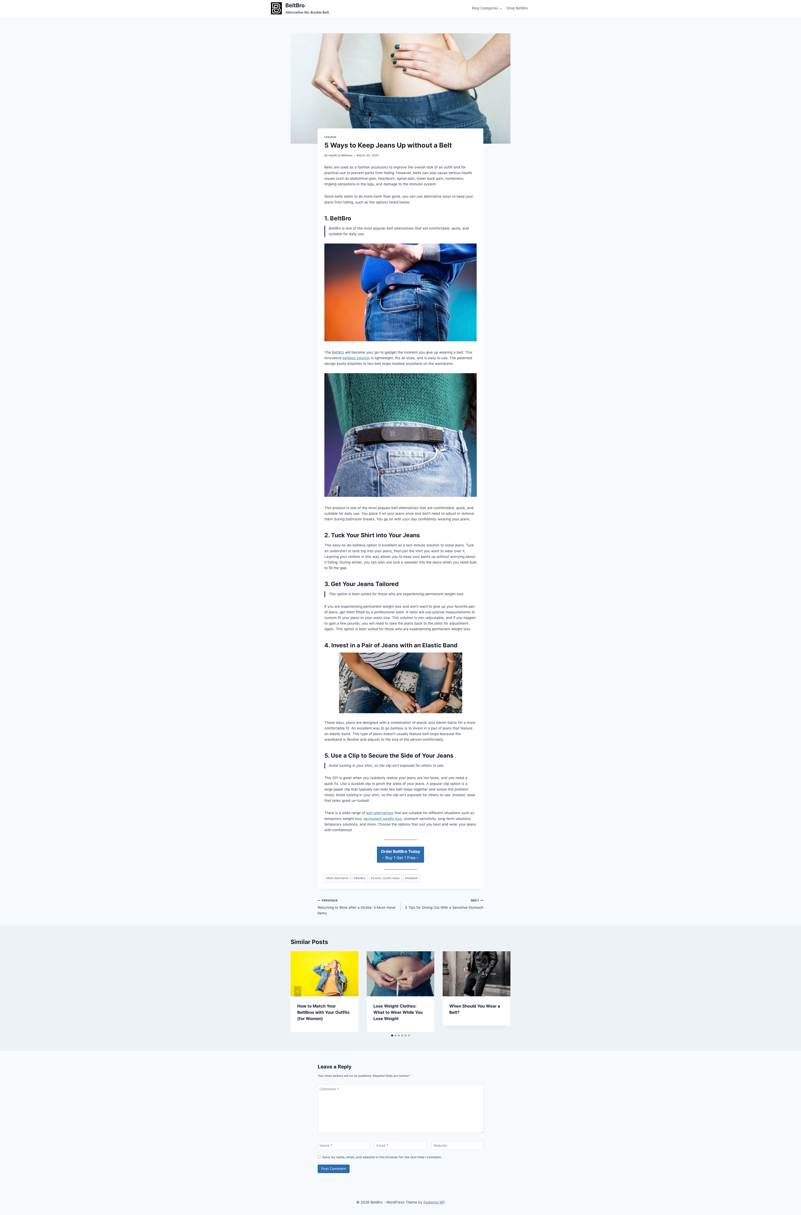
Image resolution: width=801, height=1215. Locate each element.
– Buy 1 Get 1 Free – (400, 854)
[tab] (392, 1035)
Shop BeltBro (517, 8)
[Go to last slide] (297, 991)
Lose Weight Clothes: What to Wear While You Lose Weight (398, 1012)
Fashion (330, 137)
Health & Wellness (341, 155)
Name (326, 1145)
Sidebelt (411, 878)
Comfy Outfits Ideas (385, 878)
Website (440, 1145)
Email (382, 1145)
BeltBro (338, 352)
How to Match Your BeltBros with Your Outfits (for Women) (323, 1012)
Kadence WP (434, 1202)
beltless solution (356, 358)
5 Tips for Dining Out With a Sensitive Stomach (444, 904)
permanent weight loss (383, 819)
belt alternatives (379, 813)
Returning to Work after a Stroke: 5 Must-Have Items (356, 907)
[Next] (503, 991)
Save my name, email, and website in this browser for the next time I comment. (382, 1157)
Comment (329, 1089)
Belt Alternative (337, 878)
